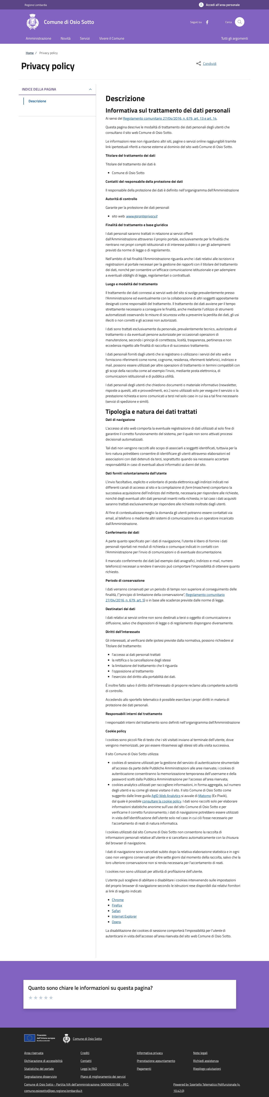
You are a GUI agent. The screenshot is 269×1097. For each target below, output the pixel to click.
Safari (116, 910)
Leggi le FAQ (89, 1068)
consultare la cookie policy (161, 801)
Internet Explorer (124, 916)
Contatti (86, 1060)
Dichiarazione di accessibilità (43, 1060)
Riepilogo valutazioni (207, 1068)
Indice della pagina (39, 89)
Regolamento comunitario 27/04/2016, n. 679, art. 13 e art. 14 (170, 118)
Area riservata (33, 1052)
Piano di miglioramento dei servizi (103, 1076)
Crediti (85, 1052)
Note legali (200, 1052)
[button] (219, 4)
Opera (116, 922)
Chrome (118, 899)
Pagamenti (144, 1068)
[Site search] (239, 22)
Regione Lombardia (36, 5)
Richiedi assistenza (206, 1060)
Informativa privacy (150, 1052)
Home (30, 52)
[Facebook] (206, 21)
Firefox (117, 905)
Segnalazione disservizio (40, 1076)
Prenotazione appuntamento (156, 1060)
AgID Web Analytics (165, 795)
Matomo (204, 795)
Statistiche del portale (39, 1068)
